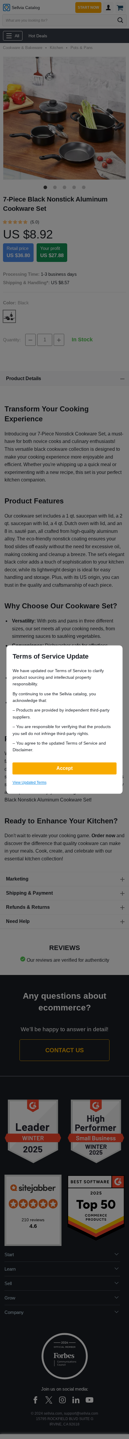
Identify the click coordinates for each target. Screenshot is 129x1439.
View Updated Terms (29, 782)
